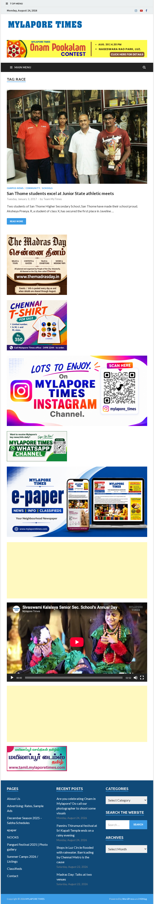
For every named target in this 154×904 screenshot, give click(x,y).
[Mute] (136, 678)
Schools (47, 188)
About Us (13, 798)
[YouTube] (141, 10)
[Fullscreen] (142, 678)
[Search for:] (126, 824)
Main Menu (22, 67)
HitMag (143, 899)
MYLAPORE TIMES (35, 899)
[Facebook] (146, 10)
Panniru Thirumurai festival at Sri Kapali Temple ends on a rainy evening (77, 830)
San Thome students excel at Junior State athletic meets (60, 193)
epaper (12, 830)
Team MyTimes (53, 199)
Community (32, 188)
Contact (12, 876)
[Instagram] (136, 10)
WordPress (128, 899)
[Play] (12, 678)
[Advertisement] (77, 570)
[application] (77, 642)
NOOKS (13, 837)
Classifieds (14, 868)
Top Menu (16, 3)
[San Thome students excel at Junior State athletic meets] (77, 138)
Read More (16, 221)
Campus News (15, 188)
